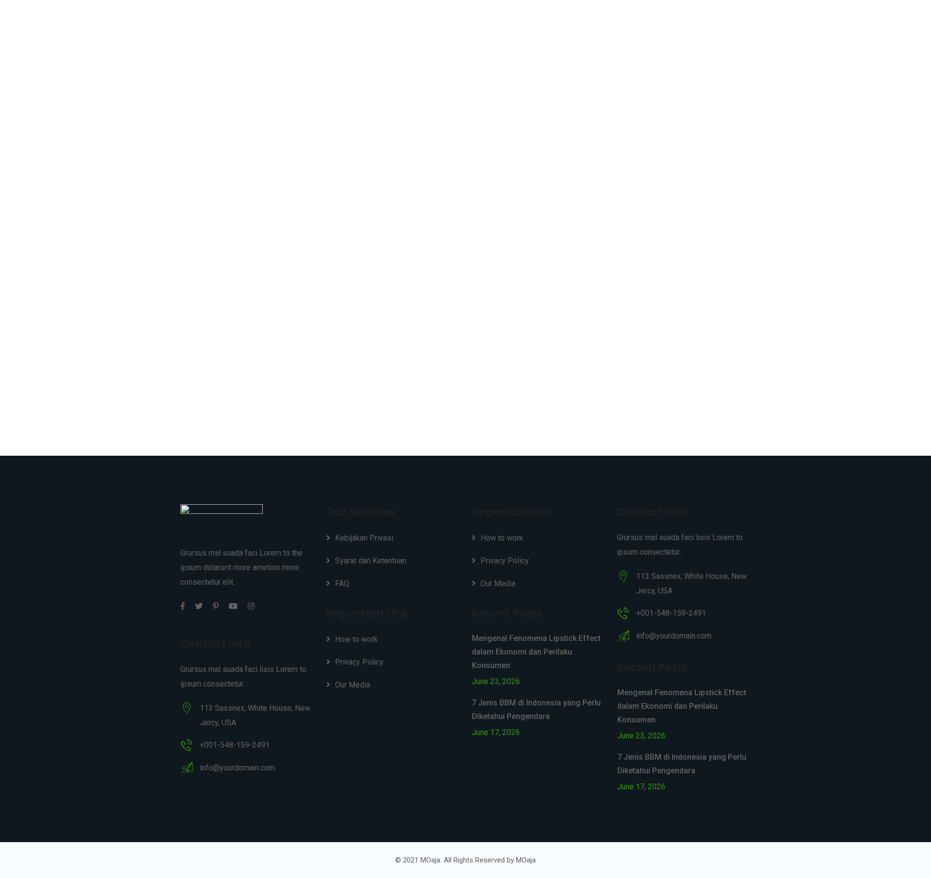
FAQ (342, 583)
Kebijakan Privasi (364, 538)
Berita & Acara (639, 24)
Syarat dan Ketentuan (370, 560)
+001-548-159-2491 (235, 745)
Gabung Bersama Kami (555, 24)
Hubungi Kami (707, 24)
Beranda (483, 24)
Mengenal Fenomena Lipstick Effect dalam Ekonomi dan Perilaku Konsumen (536, 652)
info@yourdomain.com (237, 767)
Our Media (352, 684)
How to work (356, 639)
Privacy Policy (359, 662)
